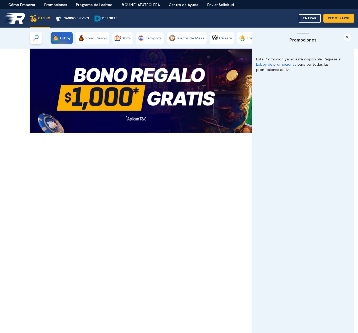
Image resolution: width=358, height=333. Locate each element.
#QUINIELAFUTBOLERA (140, 4)
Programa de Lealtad (94, 4)
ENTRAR (309, 18)
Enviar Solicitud (220, 4)
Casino (44, 18)
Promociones (55, 4)
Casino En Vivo (76, 18)
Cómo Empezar (21, 4)
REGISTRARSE (339, 18)
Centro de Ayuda (183, 4)
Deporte (109, 18)
